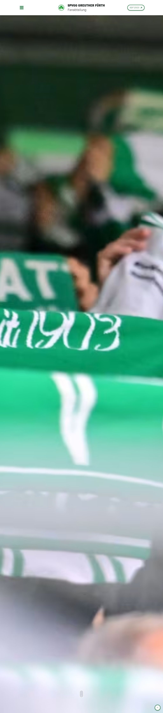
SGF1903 (134, 7)
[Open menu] (21, 7)
